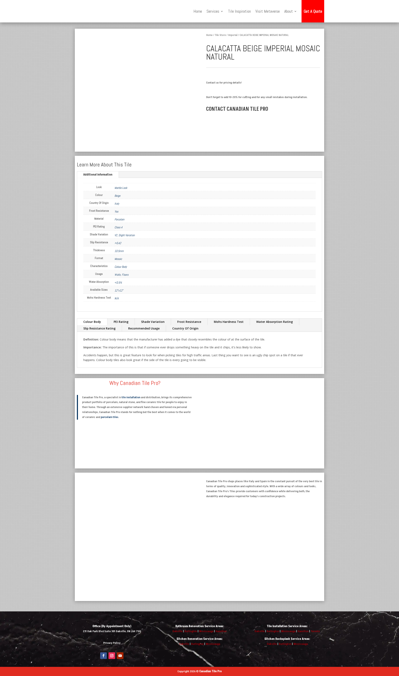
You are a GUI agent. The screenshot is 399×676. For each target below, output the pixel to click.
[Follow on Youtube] (120, 655)
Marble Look (121, 188)
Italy (117, 203)
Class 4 (118, 227)
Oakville (177, 631)
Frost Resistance (189, 322)
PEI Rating (121, 322)
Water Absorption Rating (274, 322)
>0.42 (118, 243)
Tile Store (220, 35)
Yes (116, 211)
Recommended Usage (144, 328)
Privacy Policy (112, 643)
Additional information (97, 175)
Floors (125, 275)
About (288, 11)
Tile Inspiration (239, 11)
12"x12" (119, 290)
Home (197, 11)
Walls (118, 275)
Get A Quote (313, 11)
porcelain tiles (109, 417)
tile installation (131, 397)
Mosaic (118, 259)
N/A (116, 298)
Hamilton (221, 631)
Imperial (232, 35)
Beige (117, 196)
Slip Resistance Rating (99, 328)
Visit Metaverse (267, 11)
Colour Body (121, 267)
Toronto (315, 631)
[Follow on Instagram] (111, 655)
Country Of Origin (185, 328)
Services (213, 11)
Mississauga (206, 631)
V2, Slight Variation (125, 235)
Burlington (191, 631)
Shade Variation (153, 322)
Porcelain (119, 219)
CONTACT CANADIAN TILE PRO (237, 109)
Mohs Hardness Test (229, 322)
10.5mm (119, 251)
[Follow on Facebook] (103, 655)
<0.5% (118, 282)
